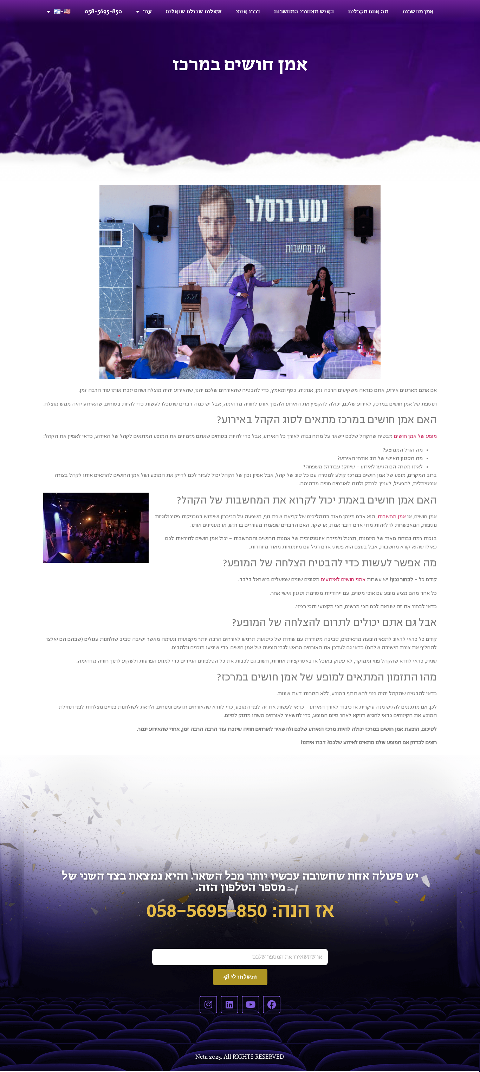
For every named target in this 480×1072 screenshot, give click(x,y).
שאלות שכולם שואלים (194, 11)
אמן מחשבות (418, 11)
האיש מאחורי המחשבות (304, 11)
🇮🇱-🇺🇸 (62, 11)
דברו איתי (248, 11)
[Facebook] (271, 1004)
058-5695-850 (103, 11)
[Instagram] (208, 1004)
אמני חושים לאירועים (343, 579)
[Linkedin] (229, 1004)
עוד (147, 11)
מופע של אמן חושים (415, 436)
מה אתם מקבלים (368, 11)
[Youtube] (250, 1004)
